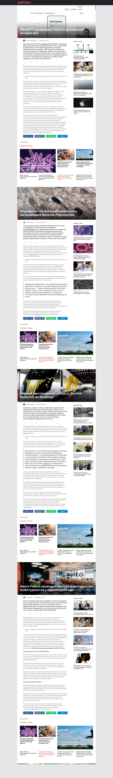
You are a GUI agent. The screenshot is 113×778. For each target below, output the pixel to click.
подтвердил (37, 314)
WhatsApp (51, 136)
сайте (55, 707)
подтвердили (31, 229)
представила (46, 44)
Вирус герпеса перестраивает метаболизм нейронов (28, 176)
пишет (25, 433)
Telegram (62, 136)
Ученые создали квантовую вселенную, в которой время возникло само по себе (46, 77)
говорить (47, 463)
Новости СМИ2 (24, 142)
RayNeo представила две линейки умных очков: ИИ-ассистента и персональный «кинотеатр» (84, 177)
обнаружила (32, 254)
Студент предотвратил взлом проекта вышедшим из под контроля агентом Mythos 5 (46, 177)
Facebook (28, 136)
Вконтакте (39, 136)
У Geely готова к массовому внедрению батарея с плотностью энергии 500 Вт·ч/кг (65, 177)
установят (63, 499)
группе (35, 709)
